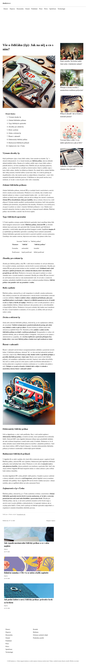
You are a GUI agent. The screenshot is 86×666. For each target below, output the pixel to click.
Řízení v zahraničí (14, 136)
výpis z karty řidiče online (22, 158)
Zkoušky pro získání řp (16, 127)
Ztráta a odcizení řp (15, 133)
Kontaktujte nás (21, 514)
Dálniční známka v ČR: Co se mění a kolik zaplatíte (26, 573)
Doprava (12, 9)
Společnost (52, 9)
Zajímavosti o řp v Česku (17, 146)
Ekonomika (20, 9)
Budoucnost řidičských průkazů (19, 143)
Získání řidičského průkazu (17, 120)
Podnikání (34, 9)
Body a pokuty (13, 130)
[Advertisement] (43, 22)
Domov (6, 9)
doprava (53, 520)
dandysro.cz (6, 3)
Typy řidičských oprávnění (17, 123)
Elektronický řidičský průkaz (18, 139)
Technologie (61, 9)
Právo (46, 9)
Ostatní (27, 9)
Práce (40, 9)
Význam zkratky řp (15, 117)
